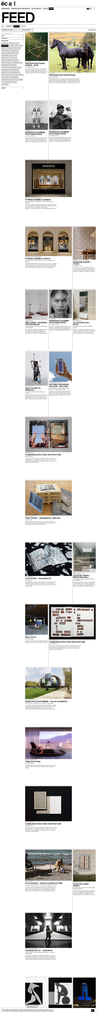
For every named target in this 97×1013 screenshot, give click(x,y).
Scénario (21, 74)
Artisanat (11, 45)
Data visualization (14, 50)
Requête (2, 33)
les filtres (7, 30)
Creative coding (17, 48)
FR (88, 8)
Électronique (5, 84)
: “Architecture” (22, 30)
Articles (22, 26)
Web (10, 82)
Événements (9, 26)
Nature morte (13, 65)
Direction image (14, 53)
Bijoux (3, 48)
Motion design (5, 65)
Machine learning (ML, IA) (7, 62)
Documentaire (5, 55)
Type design (20, 79)
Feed (51, 8)
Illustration (14, 57)
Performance (5, 70)
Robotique (4, 72)
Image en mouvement (6, 60)
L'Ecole (45, 8)
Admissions (5, 8)
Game (15, 55)
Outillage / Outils (6, 67)
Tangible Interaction (6, 79)
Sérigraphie (15, 77)
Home (8, 3)
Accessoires (11, 43)
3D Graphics (4, 43)
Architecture (5, 45)
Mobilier (16, 62)
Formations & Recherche (20, 8)
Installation (15, 60)
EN (90, 8)
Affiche (17, 43)
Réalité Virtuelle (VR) (6, 74)
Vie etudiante (36, 8)
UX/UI (3, 82)
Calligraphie (9, 48)
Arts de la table (19, 45)
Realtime (16, 70)
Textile (14, 79)
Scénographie (5, 77)
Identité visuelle (5, 57)
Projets (16, 26)
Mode (20, 62)
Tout (2, 26)
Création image (5, 50)
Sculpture (15, 74)
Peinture (19, 67)
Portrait (11, 70)
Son (10, 77)
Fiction (11, 55)
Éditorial (14, 82)
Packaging (13, 67)
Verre (6, 82)
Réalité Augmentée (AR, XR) (14, 72)
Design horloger (5, 53)
